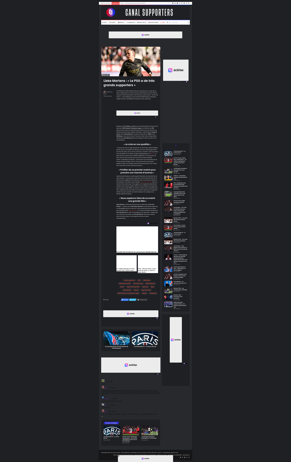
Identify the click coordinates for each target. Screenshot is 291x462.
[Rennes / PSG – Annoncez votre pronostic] (168, 297)
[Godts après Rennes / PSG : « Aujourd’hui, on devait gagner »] (168, 269)
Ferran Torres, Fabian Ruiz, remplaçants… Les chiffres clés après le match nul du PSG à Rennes (129, 439)
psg (153, 286)
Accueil (104, 22)
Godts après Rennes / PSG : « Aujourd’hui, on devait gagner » (180, 268)
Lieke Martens (150, 283)
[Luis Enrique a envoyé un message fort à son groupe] (149, 430)
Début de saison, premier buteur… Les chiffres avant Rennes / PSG (180, 305)
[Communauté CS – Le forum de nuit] (112, 430)
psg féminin (127, 290)
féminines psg (138, 283)
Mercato (121, 22)
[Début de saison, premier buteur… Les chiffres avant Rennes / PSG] (168, 304)
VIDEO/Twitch (142, 22)
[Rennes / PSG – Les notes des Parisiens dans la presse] (168, 220)
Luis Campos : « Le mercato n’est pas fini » (180, 282)
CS (139, 280)
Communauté (131, 22)
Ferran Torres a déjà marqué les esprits (179, 201)
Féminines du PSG (125, 283)
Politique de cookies (162, 455)
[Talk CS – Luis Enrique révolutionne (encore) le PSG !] (168, 178)
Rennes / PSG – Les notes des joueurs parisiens (180, 240)
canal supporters (130, 280)
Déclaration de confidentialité (175, 455)
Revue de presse (154, 22)
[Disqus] (130, 398)
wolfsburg (153, 293)
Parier (163, 22)
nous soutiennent (133, 210)
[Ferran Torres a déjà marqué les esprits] (168, 203)
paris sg (145, 286)
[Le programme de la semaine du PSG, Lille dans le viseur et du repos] (168, 194)
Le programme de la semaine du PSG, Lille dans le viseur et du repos (179, 194)
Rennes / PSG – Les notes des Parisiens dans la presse (180, 219)
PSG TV (152, 153)
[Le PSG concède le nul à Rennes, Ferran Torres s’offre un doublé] (168, 276)
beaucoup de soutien (145, 182)
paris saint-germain (133, 286)
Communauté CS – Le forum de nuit (111, 437)
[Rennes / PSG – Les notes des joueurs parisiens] (168, 241)
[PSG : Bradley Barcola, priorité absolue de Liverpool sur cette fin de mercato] (168, 185)
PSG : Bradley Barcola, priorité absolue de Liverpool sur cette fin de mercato (138, 3)
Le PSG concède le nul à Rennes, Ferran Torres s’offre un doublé (180, 275)
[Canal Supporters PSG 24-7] (145, 12)
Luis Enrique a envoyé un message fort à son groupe (149, 437)
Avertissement (186, 455)
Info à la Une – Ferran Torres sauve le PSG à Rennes (180, 226)
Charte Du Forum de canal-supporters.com (123, 455)
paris (122, 286)
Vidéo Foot (154, 452)
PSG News (112, 22)
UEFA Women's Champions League (128, 293)
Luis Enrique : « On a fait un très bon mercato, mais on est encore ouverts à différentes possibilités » (180, 211)
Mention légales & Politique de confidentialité (145, 455)
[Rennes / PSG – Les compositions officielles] (168, 290)
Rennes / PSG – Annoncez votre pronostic (178, 296)
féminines (147, 280)
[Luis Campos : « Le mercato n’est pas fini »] (168, 283)
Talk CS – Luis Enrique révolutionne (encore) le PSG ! (180, 177)
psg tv (136, 290)
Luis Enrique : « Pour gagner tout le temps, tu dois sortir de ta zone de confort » (180, 248)
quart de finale (146, 290)
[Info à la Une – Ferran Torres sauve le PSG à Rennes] (168, 227)
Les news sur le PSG (146, 452)
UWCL (145, 293)
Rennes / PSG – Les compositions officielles (180, 289)
